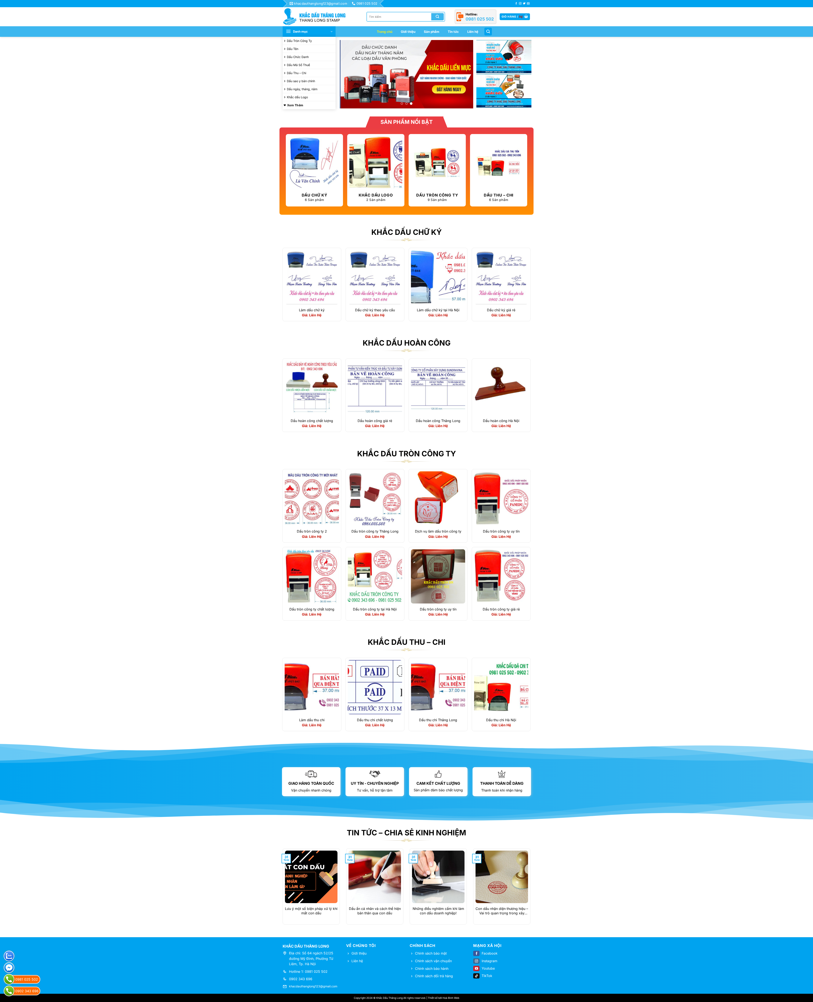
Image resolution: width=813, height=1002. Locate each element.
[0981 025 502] (9, 979)
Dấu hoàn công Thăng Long (438, 421)
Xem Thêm (295, 105)
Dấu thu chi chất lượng (375, 720)
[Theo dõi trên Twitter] (524, 3)
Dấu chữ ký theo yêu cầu (375, 310)
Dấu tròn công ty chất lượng (311, 609)
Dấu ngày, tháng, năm (302, 89)
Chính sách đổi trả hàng (434, 976)
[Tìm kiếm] (488, 31)
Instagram (489, 961)
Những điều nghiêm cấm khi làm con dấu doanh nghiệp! (438, 911)
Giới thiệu (408, 32)
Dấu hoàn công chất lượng (312, 421)
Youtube (488, 968)
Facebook (490, 953)
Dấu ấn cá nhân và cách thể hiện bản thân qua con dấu (375, 911)
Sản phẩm (431, 32)
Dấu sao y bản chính (301, 81)
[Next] (465, 74)
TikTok (487, 976)
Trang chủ (384, 32)
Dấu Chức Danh (298, 57)
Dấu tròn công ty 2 (312, 531)
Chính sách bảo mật (431, 953)
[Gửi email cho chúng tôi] (528, 3)
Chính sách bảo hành (431, 968)
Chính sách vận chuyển (433, 961)
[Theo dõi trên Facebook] (516, 3)
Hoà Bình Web (450, 998)
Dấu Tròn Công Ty (299, 41)
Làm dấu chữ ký (312, 310)
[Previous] (347, 74)
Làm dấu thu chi (312, 720)
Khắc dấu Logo (297, 97)
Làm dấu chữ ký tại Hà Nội (438, 310)
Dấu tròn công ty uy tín (501, 531)
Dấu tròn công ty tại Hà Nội (375, 609)
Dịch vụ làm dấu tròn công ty (438, 531)
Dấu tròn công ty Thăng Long (374, 531)
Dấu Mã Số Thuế (298, 65)
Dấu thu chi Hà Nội (501, 720)
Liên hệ (472, 32)
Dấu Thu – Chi (296, 73)
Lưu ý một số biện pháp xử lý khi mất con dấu (311, 911)
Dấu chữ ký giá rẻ (501, 310)
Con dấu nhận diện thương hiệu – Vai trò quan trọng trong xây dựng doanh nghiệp (502, 911)
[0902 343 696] (9, 991)
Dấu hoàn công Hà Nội (501, 421)
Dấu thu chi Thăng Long (438, 720)
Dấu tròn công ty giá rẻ (501, 609)
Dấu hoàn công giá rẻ (375, 421)
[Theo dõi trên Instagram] (520, 3)
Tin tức (453, 32)
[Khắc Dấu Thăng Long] (316, 16)
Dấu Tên (292, 49)
